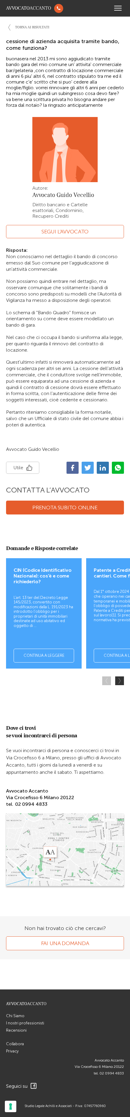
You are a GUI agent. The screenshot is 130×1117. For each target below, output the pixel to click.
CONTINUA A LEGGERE (44, 655)
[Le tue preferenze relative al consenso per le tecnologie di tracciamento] (10, 1106)
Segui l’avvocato (65, 231)
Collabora (15, 1044)
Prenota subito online (65, 507)
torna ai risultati (32, 27)
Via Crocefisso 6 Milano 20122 (99, 1067)
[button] (119, 680)
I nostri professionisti (25, 1023)
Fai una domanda (65, 943)
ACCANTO (28, 8)
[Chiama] (58, 8)
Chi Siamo (15, 1016)
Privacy (12, 1051)
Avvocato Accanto (109, 1060)
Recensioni (16, 1030)
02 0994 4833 (111, 1073)
